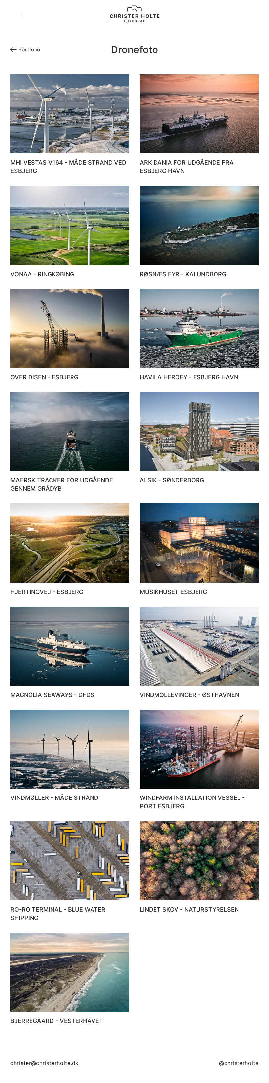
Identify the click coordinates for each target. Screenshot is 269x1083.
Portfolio (28, 49)
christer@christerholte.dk (44, 1063)
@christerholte (239, 1063)
